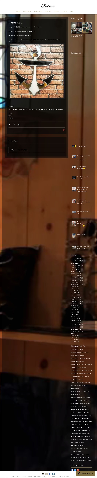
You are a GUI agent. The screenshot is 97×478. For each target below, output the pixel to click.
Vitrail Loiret (79, 400)
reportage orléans (76, 433)
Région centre (75, 388)
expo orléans (85, 418)
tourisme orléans (76, 451)
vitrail (10, 113)
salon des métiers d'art (77, 436)
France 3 (84, 367)
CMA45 (73, 367)
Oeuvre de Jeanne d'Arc (77, 382)
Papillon (73, 385)
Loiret (72, 379)
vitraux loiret (74, 460)
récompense (86, 433)
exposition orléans (76, 421)
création (84, 415)
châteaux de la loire (83, 412)
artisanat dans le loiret (82, 409)
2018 (72, 350)
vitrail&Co (22, 109)
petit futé (84, 430)
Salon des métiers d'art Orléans (80, 391)
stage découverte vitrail (77, 445)
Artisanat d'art (75, 358)
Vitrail (10, 109)
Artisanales (85, 353)
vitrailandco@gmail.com (44, 476)
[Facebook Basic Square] (72, 470)
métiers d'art (74, 427)
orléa (80, 427)
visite (87, 454)
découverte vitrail (76, 418)
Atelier (43, 109)
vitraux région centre (85, 460)
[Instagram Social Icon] (53, 474)
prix (89, 430)
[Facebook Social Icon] (50, 474)
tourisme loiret (84, 448)
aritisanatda (84, 406)
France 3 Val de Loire (77, 370)
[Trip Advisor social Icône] (43, 474)
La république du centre (77, 376)
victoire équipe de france (78, 454)
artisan (73, 409)
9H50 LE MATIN (79, 350)
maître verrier (85, 424)
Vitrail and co (30, 109)
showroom (59, 109)
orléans (11, 118)
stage (48, 109)
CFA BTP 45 (88, 365)
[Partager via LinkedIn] (19, 124)
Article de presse (76, 353)
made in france (75, 424)
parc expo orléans (76, 430)
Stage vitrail (78, 394)
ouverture (86, 427)
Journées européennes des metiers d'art (81, 373)
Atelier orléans (80, 361)
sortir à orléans (87, 439)
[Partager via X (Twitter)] (14, 124)
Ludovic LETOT (79, 379)
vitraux (38, 109)
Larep (87, 376)
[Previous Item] (74, 27)
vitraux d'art (86, 457)
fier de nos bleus (87, 421)
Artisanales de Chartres (77, 356)
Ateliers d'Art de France (77, 365)
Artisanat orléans (85, 358)
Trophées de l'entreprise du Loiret (80, 397)
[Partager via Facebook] (9, 124)
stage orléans (75, 448)
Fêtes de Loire (88, 370)
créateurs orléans (76, 415)
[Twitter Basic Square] (75, 470)
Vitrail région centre (85, 403)
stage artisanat (79, 442)
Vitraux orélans (75, 406)
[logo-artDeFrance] (46, 474)
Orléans (15, 109)
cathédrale (74, 412)
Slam (72, 394)
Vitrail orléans (75, 403)
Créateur (78, 367)
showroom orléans (76, 439)
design (53, 109)
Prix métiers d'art (81, 385)
